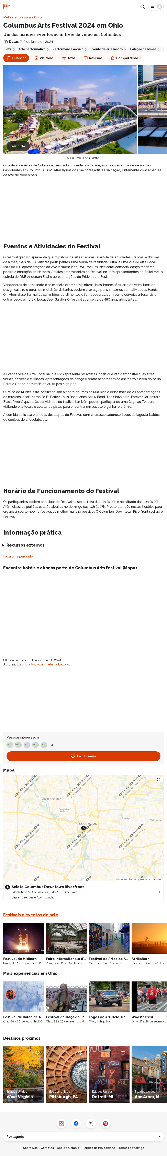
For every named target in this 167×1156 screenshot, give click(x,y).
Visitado (46, 58)
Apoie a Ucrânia (68, 1148)
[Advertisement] (83, 209)
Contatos (47, 1148)
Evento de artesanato (107, 49)
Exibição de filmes (143, 49)
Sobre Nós (30, 1148)
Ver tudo (18, 146)
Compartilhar (127, 58)
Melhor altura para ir (22, 17)
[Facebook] (76, 1123)
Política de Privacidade (98, 1148)
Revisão (95, 58)
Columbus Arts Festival (85, 158)
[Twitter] (91, 1123)
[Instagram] (61, 1123)
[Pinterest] (105, 1123)
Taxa (71, 58)
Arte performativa (32, 49)
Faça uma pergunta (18, 556)
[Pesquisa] (142, 7)
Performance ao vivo (68, 49)
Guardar (19, 58)
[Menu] (156, 7)
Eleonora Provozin (31, 664)
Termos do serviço (131, 1148)
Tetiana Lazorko (58, 664)
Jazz (8, 49)
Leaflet (123, 879)
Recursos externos (25, 545)
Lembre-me (86, 756)
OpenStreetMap (140, 879)
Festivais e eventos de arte (30, 914)
